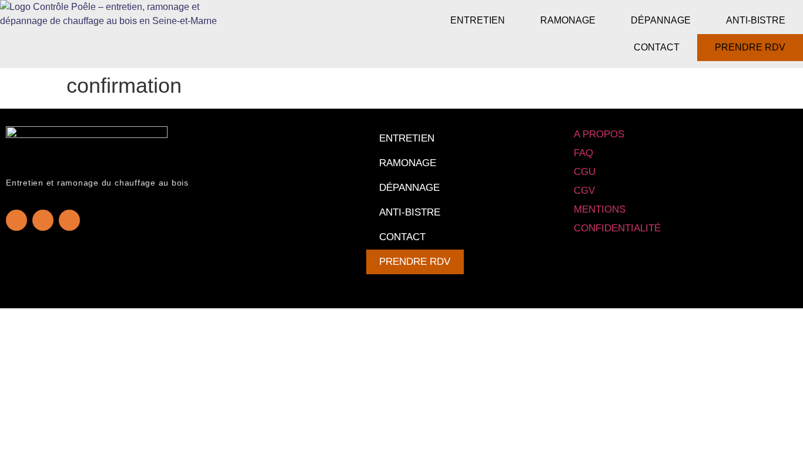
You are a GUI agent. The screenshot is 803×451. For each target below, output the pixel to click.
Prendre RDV (750, 47)
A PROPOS (599, 134)
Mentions (599, 209)
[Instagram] (42, 220)
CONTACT (657, 47)
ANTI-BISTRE (755, 20)
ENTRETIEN (477, 20)
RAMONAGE (567, 20)
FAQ (583, 153)
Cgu (584, 171)
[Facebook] (16, 220)
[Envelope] (69, 220)
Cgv (584, 190)
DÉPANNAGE (661, 20)
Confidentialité (617, 228)
